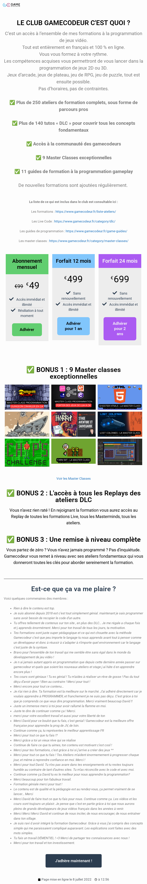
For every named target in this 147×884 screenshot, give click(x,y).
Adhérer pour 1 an (73, 326)
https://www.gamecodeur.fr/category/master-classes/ (88, 241)
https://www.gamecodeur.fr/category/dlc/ (84, 221)
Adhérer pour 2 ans (120, 328)
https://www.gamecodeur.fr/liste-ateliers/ (86, 211)
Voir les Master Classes (73, 478)
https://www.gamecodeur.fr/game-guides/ (96, 231)
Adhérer (27, 329)
